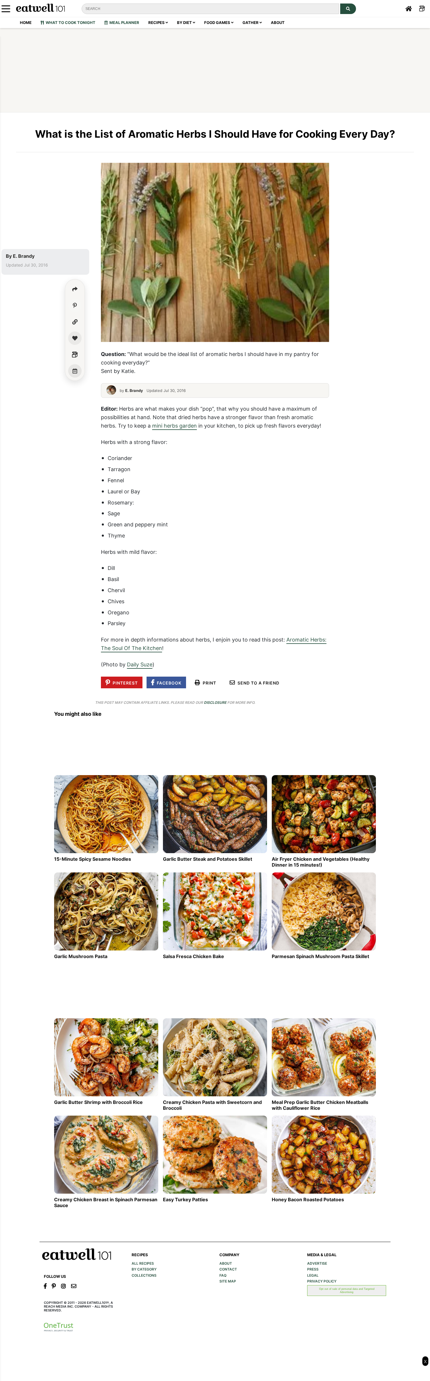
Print (208, 682)
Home (26, 22)
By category (144, 1269)
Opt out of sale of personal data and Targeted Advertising (346, 1290)
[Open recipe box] (75, 354)
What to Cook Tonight (69, 22)
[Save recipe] (75, 338)
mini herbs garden (174, 425)
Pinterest (124, 682)
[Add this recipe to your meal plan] (75, 371)
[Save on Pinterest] (75, 305)
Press (313, 1269)
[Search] (348, 9)
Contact (228, 1269)
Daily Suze (139, 664)
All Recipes (143, 1263)
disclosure (215, 702)
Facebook (167, 682)
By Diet (185, 22)
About (278, 22)
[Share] (75, 289)
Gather (250, 22)
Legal (313, 1275)
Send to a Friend (257, 682)
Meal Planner (123, 22)
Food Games (217, 22)
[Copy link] (75, 322)
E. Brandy (24, 256)
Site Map (227, 1281)
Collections (144, 1275)
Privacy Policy (321, 1281)
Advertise (317, 1263)
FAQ (222, 1275)
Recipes (157, 22)
